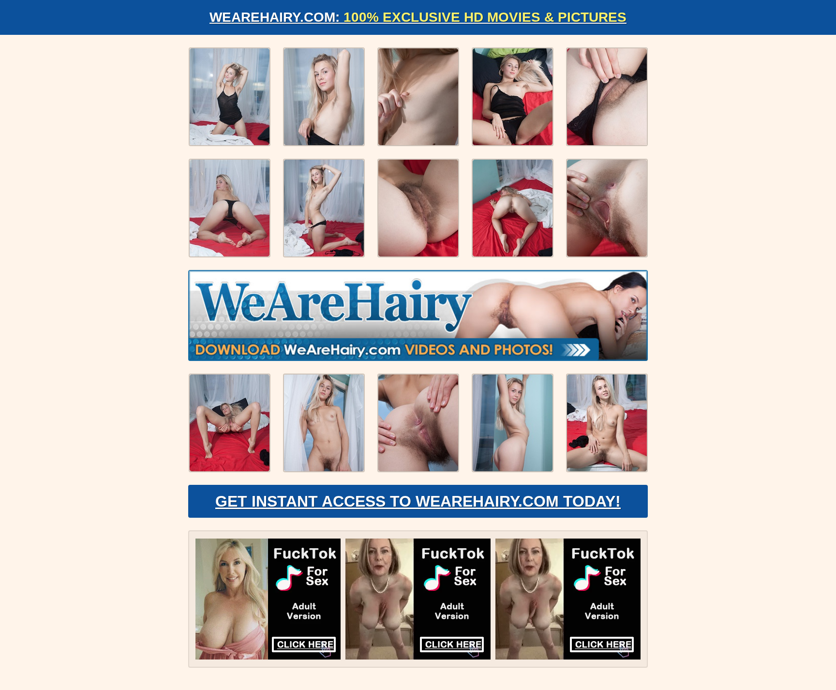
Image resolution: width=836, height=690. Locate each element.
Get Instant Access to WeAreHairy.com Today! (418, 501)
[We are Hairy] (418, 315)
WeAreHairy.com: (418, 17)
